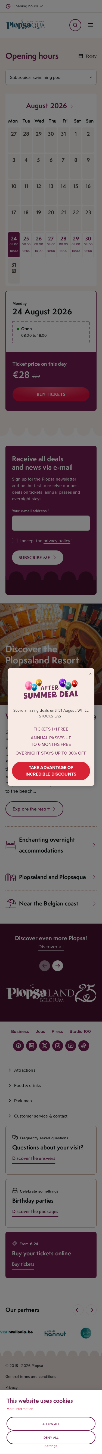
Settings (51, 1445)
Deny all (51, 1437)
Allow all (51, 1424)
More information (20, 1408)
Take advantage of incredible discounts (51, 770)
